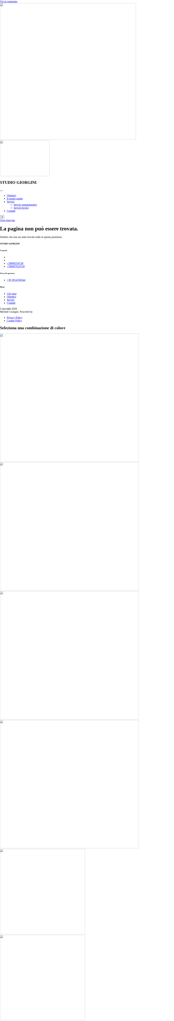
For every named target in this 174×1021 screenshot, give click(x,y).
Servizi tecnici (21, 207)
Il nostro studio (15, 198)
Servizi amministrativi (25, 204)
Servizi (10, 201)
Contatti (11, 210)
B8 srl (36, 311)
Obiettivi (11, 195)
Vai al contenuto (8, 1)
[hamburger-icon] (1, 190)
